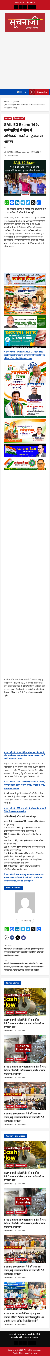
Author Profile (31, 1337)
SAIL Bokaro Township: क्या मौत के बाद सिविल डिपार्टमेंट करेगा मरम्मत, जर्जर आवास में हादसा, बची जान (25, 1070)
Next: (23, 965)
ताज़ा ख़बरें (8, 118)
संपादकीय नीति (17, 1337)
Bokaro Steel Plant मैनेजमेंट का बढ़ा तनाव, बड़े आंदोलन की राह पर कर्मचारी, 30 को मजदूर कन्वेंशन (24, 1117)
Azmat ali (9, 1031)
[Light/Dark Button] (19, 92)
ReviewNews (18, 1353)
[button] (4, 92)
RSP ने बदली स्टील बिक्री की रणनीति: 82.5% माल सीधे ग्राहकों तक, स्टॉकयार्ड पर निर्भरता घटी (24, 1023)
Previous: (23, 950)
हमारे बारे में (22, 1334)
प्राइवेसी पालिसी (34, 1334)
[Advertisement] (25, 59)
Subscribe (42, 92)
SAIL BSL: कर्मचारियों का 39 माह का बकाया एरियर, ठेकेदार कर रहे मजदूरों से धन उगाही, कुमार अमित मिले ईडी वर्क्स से (24, 1317)
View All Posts (25, 920)
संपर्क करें (12, 1334)
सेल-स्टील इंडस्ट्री (19, 118)
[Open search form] (25, 92)
